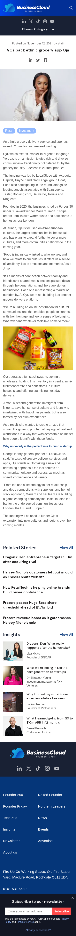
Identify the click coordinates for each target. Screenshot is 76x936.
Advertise (45, 841)
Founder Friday (15, 806)
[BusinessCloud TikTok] (38, 21)
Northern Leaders (51, 806)
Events (43, 829)
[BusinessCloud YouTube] (52, 21)
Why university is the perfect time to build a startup (37, 446)
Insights (9, 829)
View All (66, 548)
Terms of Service (25, 922)
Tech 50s (10, 818)
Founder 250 (13, 795)
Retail (9, 130)
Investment (26, 130)
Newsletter (11, 841)
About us (10, 852)
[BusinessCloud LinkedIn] (24, 21)
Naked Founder (50, 795)
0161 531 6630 (15, 889)
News (42, 818)
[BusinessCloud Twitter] (31, 21)
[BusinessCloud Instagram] (45, 21)
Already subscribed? (38, 930)
